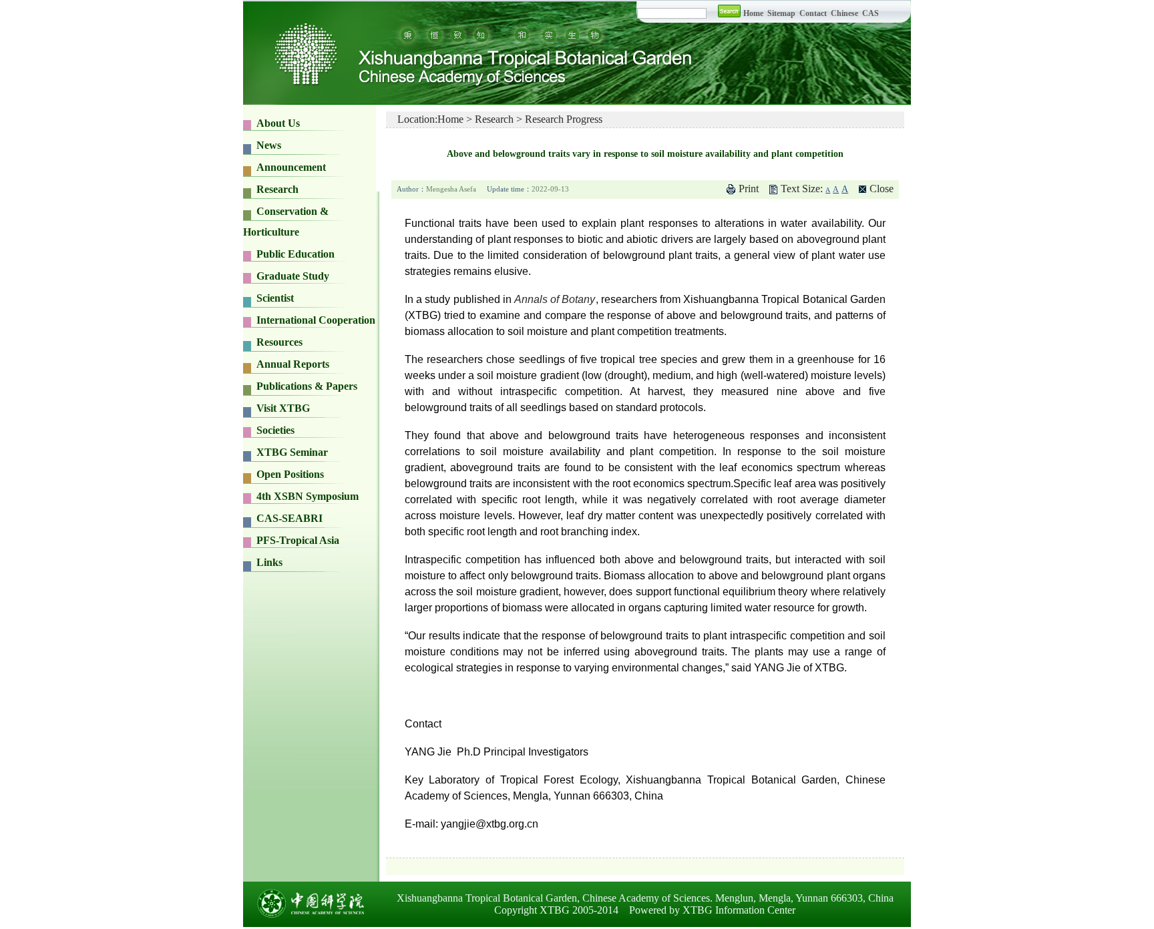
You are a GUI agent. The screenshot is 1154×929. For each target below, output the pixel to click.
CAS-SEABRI (289, 518)
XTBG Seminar (292, 452)
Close (882, 188)
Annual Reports (292, 364)
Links (269, 562)
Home (753, 13)
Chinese (844, 13)
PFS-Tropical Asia (297, 540)
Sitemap (782, 13)
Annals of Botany (554, 299)
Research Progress (563, 119)
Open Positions (290, 474)
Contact (813, 13)
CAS (870, 13)
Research (494, 119)
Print (749, 188)
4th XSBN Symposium (307, 496)
